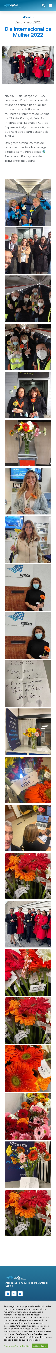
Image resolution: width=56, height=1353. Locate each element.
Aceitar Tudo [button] (39, 1346)
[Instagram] (14, 1293)
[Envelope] (20, 1293)
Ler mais (35, 1328)
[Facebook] (7, 1293)
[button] (43, 5)
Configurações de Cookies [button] (17, 1346)
